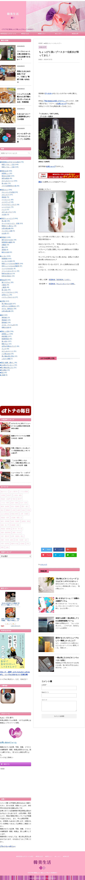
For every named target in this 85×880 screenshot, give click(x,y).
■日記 (2, 372)
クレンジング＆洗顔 (8, 192)
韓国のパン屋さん (7, 226)
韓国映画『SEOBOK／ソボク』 (60, 279)
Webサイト (45, 692)
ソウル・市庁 (5, 502)
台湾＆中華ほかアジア (9, 346)
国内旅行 (4, 322)
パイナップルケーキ (8, 297)
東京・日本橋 (5, 521)
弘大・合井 (23, 502)
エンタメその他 (7, 261)
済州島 (4, 249)
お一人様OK (14, 491)
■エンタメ (58, 33)
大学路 (3, 495)
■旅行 (2, 315)
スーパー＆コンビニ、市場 (10, 223)
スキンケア (43, 564)
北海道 (22, 543)
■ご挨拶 (2, 375)
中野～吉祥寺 (5, 543)
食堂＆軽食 (5, 178)
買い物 (4, 221)
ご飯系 (4, 287)
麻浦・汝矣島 (5, 506)
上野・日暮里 (24, 514)
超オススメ (4, 491)
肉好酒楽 (4, 336)
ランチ (4, 349)
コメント (44, 700)
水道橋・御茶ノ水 (16, 517)
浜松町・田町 (15, 525)
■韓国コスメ (42, 33)
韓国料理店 (5, 339)
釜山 (3, 247)
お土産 (4, 233)
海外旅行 (4, 317)
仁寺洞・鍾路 (18, 495)
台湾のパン (5, 295)
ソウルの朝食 (24, 491)
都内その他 (14, 543)
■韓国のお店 (25, 33)
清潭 (18, 510)
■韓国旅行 (3, 237)
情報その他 (5, 327)
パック (4, 209)
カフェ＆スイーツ (7, 181)
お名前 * (44, 685)
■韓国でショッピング (7, 218)
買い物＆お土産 (7, 303)
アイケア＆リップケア (9, 204)
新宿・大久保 (17, 532)
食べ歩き (4, 183)
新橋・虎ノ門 (5, 525)
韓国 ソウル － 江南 (8, 167)
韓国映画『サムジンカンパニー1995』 (62, 284)
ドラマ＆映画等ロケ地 (9, 186)
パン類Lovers (6, 354)
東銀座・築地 (26, 521)
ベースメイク (6, 199)
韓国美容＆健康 (7, 242)
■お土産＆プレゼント (7, 365)
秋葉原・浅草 (5, 517)
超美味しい (5, 173)
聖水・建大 (25, 506)
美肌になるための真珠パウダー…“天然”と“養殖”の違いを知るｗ (23, 76)
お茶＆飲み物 (6, 228)
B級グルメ (5, 344)
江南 (13, 510)
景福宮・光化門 (5, 499)
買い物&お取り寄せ (8, 356)
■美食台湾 (75, 33)
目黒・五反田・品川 (21, 540)
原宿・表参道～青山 (17, 536)
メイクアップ (6, 202)
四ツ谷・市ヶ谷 (17, 529)
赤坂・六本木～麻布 (7, 540)
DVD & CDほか (6, 276)
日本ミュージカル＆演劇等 (10, 266)
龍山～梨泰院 (15, 506)
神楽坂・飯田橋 (5, 529)
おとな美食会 (5, 514)
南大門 (20, 499)
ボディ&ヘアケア (7, 212)
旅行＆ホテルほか (7, 240)
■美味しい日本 (5, 331)
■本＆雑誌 (3, 370)
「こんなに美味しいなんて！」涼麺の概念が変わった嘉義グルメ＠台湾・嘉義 (20, 463)
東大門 (9, 495)
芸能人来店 (14, 514)
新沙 (2, 510)
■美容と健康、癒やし (7, 362)
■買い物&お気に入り (6, 367)
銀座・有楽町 (15, 521)
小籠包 (4, 285)
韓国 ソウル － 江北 (8, 164)
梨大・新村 (14, 502)
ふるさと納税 (6, 358)
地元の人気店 (6, 176)
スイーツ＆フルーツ (8, 292)
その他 (4, 214)
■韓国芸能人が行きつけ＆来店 (8, 34)
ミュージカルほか (7, 268)
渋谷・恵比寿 (5, 536)
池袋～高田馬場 (5, 532)
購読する (6, 764)
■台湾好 (2, 301)
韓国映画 (4, 258)
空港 (28, 510)
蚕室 (23, 510)
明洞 (14, 499)
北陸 (7, 547)
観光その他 (5, 252)
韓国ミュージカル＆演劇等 (10, 263)
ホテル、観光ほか (7, 308)
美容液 (4, 197)
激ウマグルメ (6, 282)
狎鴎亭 (8, 510)
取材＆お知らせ (7, 273)
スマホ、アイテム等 (8, 325)
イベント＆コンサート (9, 271)
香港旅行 (4, 320)
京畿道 (4, 245)
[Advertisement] (59, 77)
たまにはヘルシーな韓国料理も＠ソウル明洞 (23, 116)
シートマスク (6, 207)
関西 (2, 547)
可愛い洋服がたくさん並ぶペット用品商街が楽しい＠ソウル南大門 (20, 450)
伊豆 (28, 543)
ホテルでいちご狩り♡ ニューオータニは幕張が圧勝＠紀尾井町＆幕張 (20, 426)
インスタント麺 (7, 231)
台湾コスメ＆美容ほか (9, 306)
